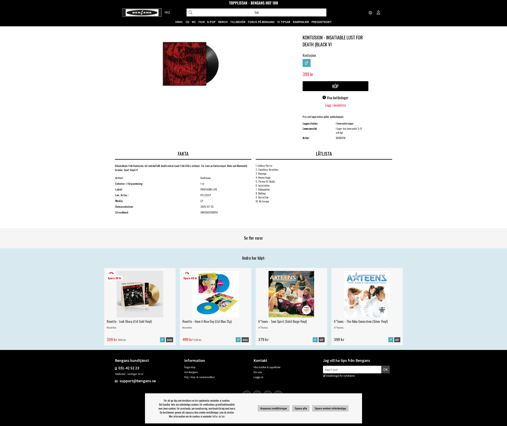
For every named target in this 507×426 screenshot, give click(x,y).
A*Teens (263, 327)
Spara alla (301, 408)
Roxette (111, 327)
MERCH (223, 22)
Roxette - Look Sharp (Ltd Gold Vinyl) (129, 321)
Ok (385, 369)
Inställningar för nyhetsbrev (340, 375)
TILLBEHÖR (237, 22)
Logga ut (258, 377)
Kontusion (309, 55)
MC (194, 22)
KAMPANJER (301, 22)
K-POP (211, 22)
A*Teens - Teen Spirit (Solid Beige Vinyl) (282, 321)
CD (187, 22)
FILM (201, 22)
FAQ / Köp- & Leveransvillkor (199, 377)
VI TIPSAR (283, 22)
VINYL (179, 22)
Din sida (258, 372)
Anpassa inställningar (273, 408)
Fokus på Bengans (261, 22)
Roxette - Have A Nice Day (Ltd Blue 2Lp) (207, 321)
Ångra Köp (189, 367)
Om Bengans (191, 372)
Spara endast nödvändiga (330, 408)
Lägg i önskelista (335, 105)
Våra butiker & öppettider (267, 367)
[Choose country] (370, 12)
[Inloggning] (378, 12)
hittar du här (219, 416)
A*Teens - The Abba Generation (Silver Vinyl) (361, 321)
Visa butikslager (337, 97)
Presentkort (322, 22)
